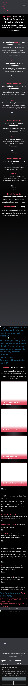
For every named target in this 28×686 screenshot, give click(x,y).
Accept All (14, 678)
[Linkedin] (4, 10)
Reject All (20, 683)
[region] (14, 675)
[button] (24, 5)
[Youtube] (7, 10)
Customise (7, 683)
